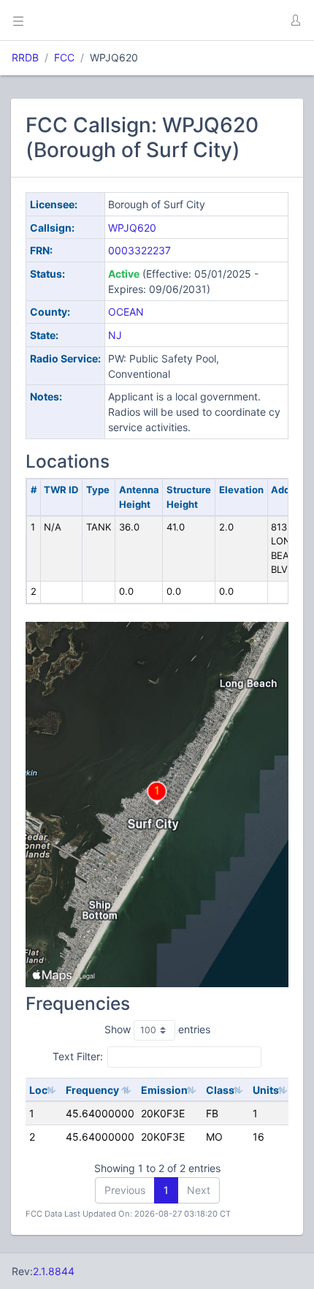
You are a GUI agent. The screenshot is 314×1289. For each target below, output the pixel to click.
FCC (64, 57)
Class (220, 1090)
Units (266, 1090)
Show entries (157, 1029)
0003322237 (139, 250)
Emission (164, 1090)
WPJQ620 (132, 227)
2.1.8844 (53, 1271)
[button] (295, 20)
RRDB (25, 57)
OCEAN (126, 311)
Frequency (92, 1090)
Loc (38, 1090)
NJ (115, 335)
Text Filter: (78, 1056)
